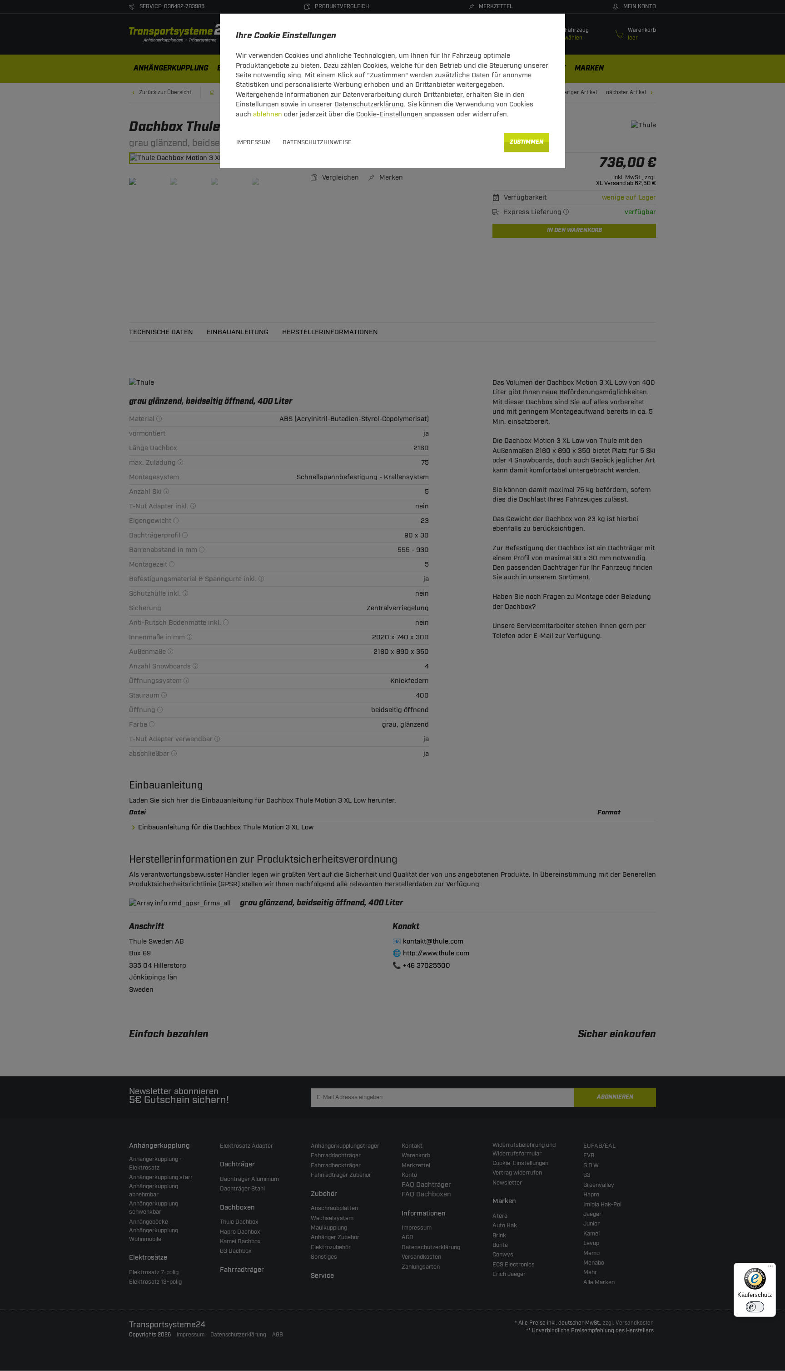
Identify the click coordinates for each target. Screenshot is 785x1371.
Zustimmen (526, 142)
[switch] (755, 1306)
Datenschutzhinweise (317, 142)
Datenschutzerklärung (369, 104)
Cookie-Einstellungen (389, 114)
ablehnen (267, 114)
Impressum (253, 142)
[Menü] (770, 1268)
